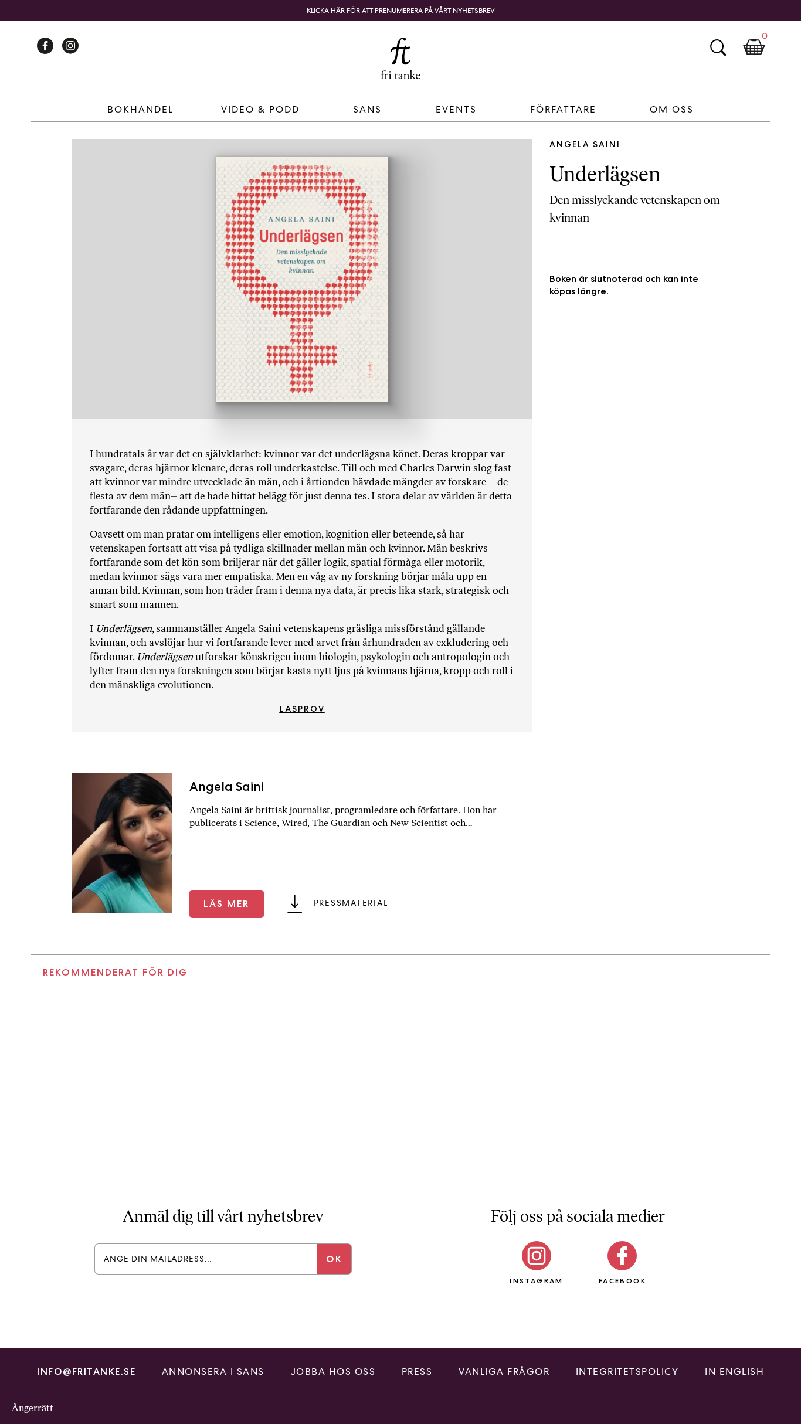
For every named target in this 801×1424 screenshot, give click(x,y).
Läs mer (226, 903)
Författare (563, 109)
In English (734, 1371)
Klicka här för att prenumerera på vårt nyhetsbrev (401, 10)
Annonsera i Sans (213, 1371)
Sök (718, 47)
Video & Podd (260, 109)
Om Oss (672, 109)
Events (456, 109)
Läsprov (302, 708)
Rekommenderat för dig (115, 972)
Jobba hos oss (333, 1371)
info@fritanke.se (86, 1371)
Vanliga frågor (504, 1371)
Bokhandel (140, 109)
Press (417, 1371)
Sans (367, 109)
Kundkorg (754, 47)
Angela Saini (584, 144)
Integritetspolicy (627, 1371)
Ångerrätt (32, 1407)
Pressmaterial (351, 903)
